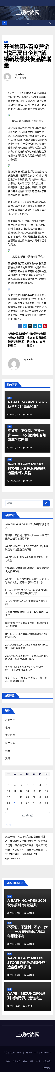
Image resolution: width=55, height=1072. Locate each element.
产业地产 (10, 720)
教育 (7, 727)
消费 (7, 751)
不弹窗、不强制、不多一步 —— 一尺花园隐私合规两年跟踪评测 (26, 435)
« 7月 (8, 824)
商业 (38, 1061)
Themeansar (46, 1052)
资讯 (6, 42)
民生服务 (10, 743)
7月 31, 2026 (16, 913)
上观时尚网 (27, 13)
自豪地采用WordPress (13, 1052)
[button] (50, 23)
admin (21, 74)
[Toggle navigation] (28, 23)
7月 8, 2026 (15, 1006)
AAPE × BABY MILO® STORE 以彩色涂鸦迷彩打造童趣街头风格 (27, 468)
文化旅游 (10, 735)
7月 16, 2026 (16, 975)
